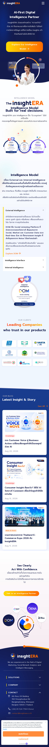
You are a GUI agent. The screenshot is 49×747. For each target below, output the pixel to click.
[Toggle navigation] (43, 3)
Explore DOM (12, 253)
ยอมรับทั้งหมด (23, 734)
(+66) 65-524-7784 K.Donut (23, 709)
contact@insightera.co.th (22, 713)
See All (41, 406)
